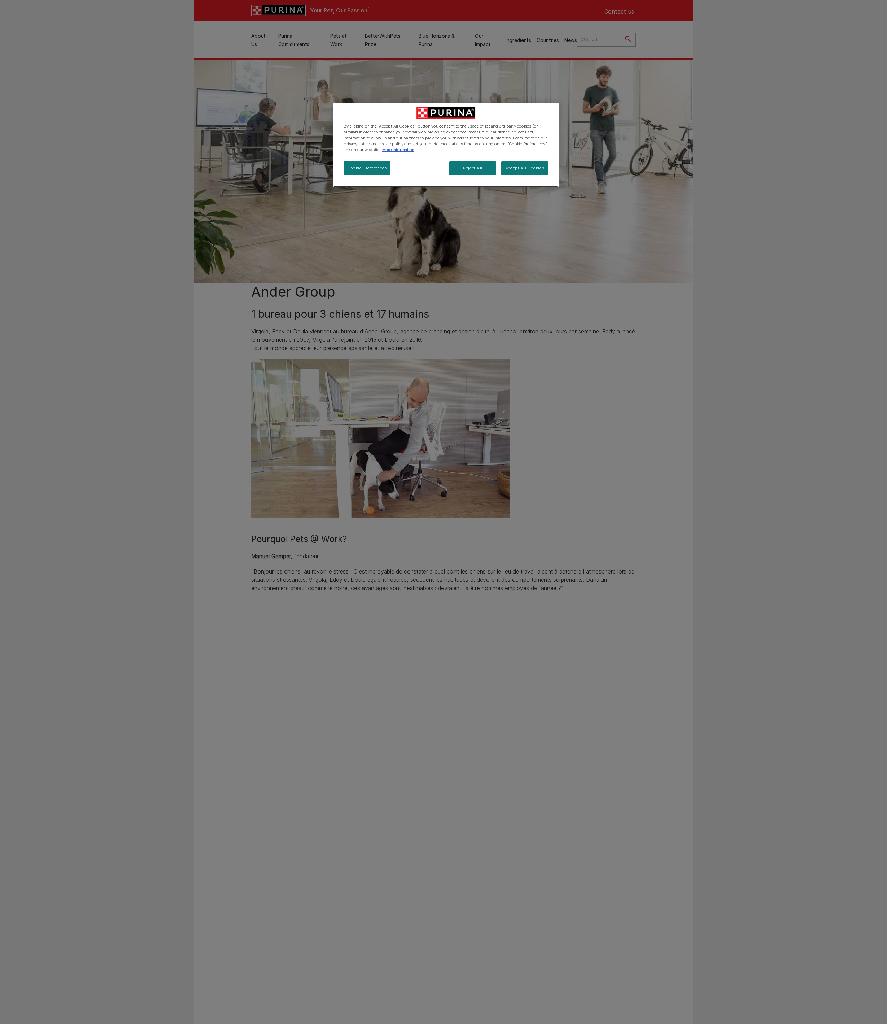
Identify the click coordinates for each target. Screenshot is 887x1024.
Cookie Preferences (367, 168)
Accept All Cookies (524, 168)
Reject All (472, 168)
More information (398, 149)
